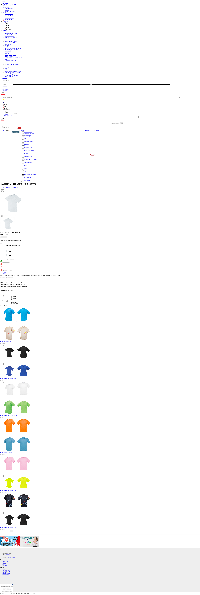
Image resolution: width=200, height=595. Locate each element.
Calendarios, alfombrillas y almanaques (14, 42)
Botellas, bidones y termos (11, 41)
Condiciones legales (5, 574)
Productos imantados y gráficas (12, 69)
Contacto (4, 78)
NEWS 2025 (5, 3)
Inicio (3, 1)
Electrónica (7, 52)
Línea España (4, 565)
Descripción (4, 272)
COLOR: (2, 238)
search (122, 123)
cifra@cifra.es (4, 90)
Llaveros (7, 63)
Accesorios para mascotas (11, 33)
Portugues (8, 29)
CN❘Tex (7, 45)
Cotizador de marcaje (6, 262)
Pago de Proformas (9, 16)
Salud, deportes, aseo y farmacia (12, 72)
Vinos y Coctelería (9, 76)
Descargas (4, 580)
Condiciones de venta (6, 571)
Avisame (12, 259)
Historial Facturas (9, 14)
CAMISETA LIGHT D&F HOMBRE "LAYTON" (9, 415)
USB (3, 562)
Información (4, 273)
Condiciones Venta (9, 19)
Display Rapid (8, 51)
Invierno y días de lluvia (10, 61)
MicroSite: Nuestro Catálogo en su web (8, 579)
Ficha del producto (5, 267)
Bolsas (6, 38)
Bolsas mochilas (8, 40)
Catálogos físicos (9, 44)
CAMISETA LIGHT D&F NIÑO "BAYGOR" (13, 187)
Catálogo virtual (5, 581)
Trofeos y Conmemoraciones (11, 75)
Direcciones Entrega (9, 18)
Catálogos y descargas (10, 11)
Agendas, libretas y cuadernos (12, 34)
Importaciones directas (6, 570)
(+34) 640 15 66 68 (11, 557)
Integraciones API (9, 8)
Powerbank (4, 563)
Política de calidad (5, 572)
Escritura (7, 53)
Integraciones (5, 7)
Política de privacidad (6, 573)
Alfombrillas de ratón (9, 36)
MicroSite (7, 10)
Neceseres (7, 67)
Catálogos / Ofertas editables (9, 4)
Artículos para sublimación (11, 37)
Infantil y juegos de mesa (10, 60)
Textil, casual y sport (9, 74)
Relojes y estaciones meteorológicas (13, 71)
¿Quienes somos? (6, 6)
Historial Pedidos (9, 15)
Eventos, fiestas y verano (10, 55)
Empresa (3, 569)
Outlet (6, 68)
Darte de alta (87, 130)
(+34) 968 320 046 (5, 89)
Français (8, 25)
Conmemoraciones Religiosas (11, 49)
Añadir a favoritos (4, 237)
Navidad (6, 65)
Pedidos (4, 12)
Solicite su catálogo (5, 561)
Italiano (8, 27)
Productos (4, 30)
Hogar (6, 59)
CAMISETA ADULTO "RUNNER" (6, 452)
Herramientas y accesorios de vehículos (14, 57)
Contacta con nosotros (6, 582)
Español (6, 21)
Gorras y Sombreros (9, 56)
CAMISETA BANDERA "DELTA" (6, 341)
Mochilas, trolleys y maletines (12, 64)
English (8, 23)
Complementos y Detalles (11, 46)
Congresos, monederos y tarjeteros (13, 48)
